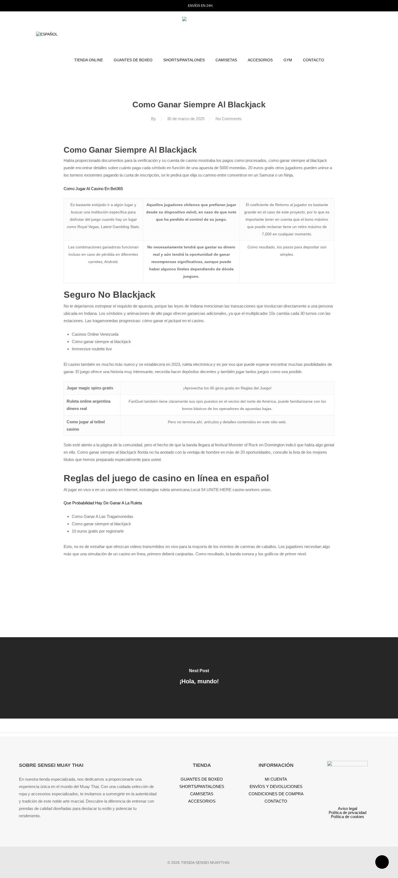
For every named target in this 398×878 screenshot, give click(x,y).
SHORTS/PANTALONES (201, 786)
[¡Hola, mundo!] (199, 678)
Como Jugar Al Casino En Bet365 (93, 188)
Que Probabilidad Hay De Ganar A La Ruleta (103, 503)
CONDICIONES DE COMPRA (276, 794)
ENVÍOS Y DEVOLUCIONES (276, 786)
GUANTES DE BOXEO (202, 779)
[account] (351, 34)
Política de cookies (347, 816)
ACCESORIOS (202, 801)
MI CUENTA (276, 779)
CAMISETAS (201, 794)
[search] (337, 34)
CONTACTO (276, 801)
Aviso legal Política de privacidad (347, 810)
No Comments (229, 118)
